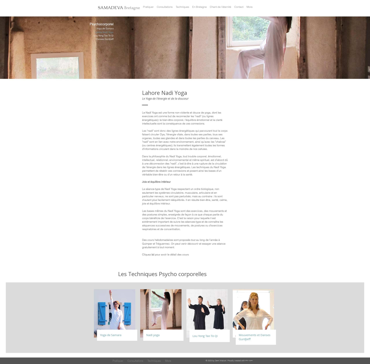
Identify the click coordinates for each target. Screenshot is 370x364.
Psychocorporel (101, 24)
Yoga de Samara (105, 28)
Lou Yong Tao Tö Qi (103, 35)
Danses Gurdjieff (104, 39)
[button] (148, 6)
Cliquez (148, 254)
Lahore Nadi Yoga (104, 32)
